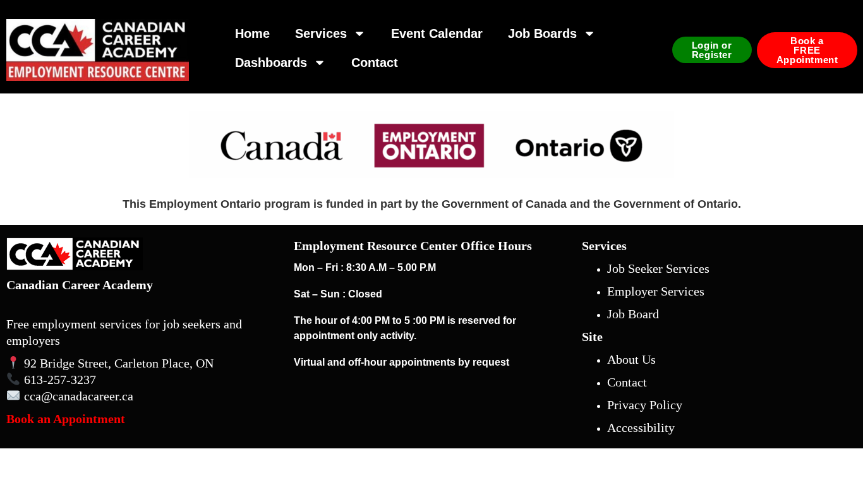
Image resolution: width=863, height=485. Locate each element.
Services (321, 33)
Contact (374, 62)
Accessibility (641, 427)
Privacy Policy (644, 405)
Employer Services (655, 291)
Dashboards (271, 62)
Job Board (633, 314)
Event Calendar (437, 33)
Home (252, 33)
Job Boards (542, 33)
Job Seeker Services (658, 268)
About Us (631, 359)
